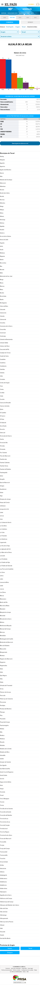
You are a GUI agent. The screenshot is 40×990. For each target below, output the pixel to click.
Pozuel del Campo (5, 722)
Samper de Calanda (5, 762)
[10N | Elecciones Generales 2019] (20, 9)
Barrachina (3, 263)
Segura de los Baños (5, 782)
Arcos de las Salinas (5, 236)
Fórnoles (2, 446)
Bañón (1, 259)
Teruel (1, 795)
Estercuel (2, 432)
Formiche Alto (4, 442)
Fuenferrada (3, 459)
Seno (1, 785)
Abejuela (2, 159)
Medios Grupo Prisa (20, 982)
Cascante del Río (4, 349)
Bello (1, 273)
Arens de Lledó (4, 239)
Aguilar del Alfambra (5, 169)
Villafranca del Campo (6, 898)
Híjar (1, 496)
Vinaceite (2, 931)
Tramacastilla (3, 855)
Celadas (2, 372)
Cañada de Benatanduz (6, 339)
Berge (1, 279)
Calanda (2, 316)
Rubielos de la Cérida (5, 748)
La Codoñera (3, 529)
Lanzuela (2, 555)
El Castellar (3, 412)
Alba (1, 176)
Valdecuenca (3, 878)
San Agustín (3, 765)
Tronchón (2, 858)
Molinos (2, 622)
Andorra (2, 233)
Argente (2, 243)
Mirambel (2, 615)
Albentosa (2, 186)
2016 (20, 17)
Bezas (1, 283)
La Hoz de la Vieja (5, 545)
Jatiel (1, 512)
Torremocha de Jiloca (6, 835)
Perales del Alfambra (5, 709)
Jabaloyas (3, 506)
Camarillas (3, 329)
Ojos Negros (3, 675)
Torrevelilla (3, 842)
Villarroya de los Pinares (6, 921)
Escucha (2, 429)
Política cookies (16, 970)
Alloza (1, 213)
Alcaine (2, 189)
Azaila (1, 249)
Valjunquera (3, 892)
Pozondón (2, 719)
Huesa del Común (5, 502)
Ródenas (2, 738)
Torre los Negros (4, 832)
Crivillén (2, 392)
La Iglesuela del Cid (5, 549)
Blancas (2, 286)
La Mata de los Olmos (6, 552)
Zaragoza (10, 952)
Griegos (2, 486)
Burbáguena (3, 303)
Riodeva (2, 735)
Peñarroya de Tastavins (6, 699)
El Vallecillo (3, 422)
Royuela (2, 742)
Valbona (2, 872)
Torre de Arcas (4, 818)
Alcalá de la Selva (5, 193)
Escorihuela (3, 426)
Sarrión (2, 778)
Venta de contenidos (16, 968)
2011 (35, 17)
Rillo (1, 732)
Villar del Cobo (4, 908)
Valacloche (3, 868)
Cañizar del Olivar (5, 346)
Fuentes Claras (4, 466)
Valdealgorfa (3, 875)
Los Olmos (3, 592)
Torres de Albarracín (5, 838)
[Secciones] (2, 4)
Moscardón (3, 649)
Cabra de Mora (4, 306)
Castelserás (3, 366)
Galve (1, 476)
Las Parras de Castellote (6, 569)
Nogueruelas (3, 665)
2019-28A (12, 17)
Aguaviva (2, 166)
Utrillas (2, 865)
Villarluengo (3, 915)
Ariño (1, 246)
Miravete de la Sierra (5, 619)
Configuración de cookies (27, 970)
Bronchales (3, 296)
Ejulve (1, 409)
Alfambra (2, 203)
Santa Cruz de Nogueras (6, 772)
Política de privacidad (6, 970)
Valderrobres (3, 888)
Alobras (2, 223)
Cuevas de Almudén (5, 402)
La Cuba (2, 532)
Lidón (1, 579)
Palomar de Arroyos (5, 692)
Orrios (1, 689)
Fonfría (2, 439)
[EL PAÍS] (11, 4)
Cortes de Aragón (5, 382)
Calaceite (2, 309)
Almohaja (2, 219)
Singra (2, 788)
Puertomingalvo (4, 725)
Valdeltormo (3, 885)
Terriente (2, 792)
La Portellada (3, 559)
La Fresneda (3, 535)
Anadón (2, 229)
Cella (1, 376)
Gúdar (1, 492)
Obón (1, 669)
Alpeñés (2, 226)
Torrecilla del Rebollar (6, 815)
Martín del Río (3, 602)
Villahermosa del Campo (6, 902)
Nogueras (2, 662)
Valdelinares (3, 882)
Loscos (2, 589)
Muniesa (2, 655)
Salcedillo (2, 755)
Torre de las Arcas (5, 822)
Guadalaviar (3, 489)
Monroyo (2, 632)
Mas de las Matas (4, 605)
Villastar (2, 925)
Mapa (32, 13)
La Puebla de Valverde (6, 565)
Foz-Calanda (3, 452)
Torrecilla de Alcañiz (5, 812)
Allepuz (2, 209)
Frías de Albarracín (5, 456)
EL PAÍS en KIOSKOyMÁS (16, 971)
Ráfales (2, 728)
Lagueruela (3, 542)
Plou (1, 715)
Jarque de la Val (4, 509)
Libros (1, 575)
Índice (24, 971)
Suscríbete (31, 4)
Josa (1, 519)
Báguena (2, 256)
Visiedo (2, 935)
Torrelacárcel (3, 828)
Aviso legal (30, 968)
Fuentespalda (3, 472)
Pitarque (2, 712)
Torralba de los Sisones (6, 808)
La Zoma (2, 572)
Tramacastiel (3, 852)
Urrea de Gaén (4, 862)
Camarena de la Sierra (6, 326)
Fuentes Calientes (5, 462)
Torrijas (2, 845)
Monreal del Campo (5, 629)
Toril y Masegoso (4, 798)
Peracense (3, 702)
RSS (27, 971)
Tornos (2, 805)
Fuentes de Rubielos (5, 469)
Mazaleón (2, 609)
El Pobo (2, 419)
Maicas (2, 595)
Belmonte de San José (6, 276)
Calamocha (3, 313)
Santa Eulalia (3, 775)
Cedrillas (2, 369)
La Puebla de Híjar (5, 562)
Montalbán (3, 635)
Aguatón (2, 163)
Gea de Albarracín (5, 482)
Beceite (2, 269)
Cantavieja (3, 336)
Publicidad (24, 968)
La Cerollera (3, 526)
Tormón (2, 802)
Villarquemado (4, 918)
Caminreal (3, 333)
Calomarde (3, 319)
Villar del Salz (3, 911)
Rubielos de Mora (4, 752)
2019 (4, 17)
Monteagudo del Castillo (6, 639)
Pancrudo (2, 695)
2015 (28, 17)
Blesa (1, 289)
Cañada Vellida (4, 343)
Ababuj (2, 156)
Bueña (1, 299)
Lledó (1, 585)
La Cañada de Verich (5, 522)
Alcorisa (2, 199)
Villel (1, 928)
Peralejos (2, 705)
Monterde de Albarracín (6, 642)
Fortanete (2, 449)
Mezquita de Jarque (5, 612)
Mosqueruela (3, 652)
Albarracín (3, 183)
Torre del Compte (5, 825)
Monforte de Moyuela (5, 625)
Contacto (8, 968)
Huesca (10, 948)
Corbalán (2, 379)
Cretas (2, 389)
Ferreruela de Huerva (6, 436)
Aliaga (1, 206)
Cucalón (2, 399)
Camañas (2, 323)
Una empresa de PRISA (20, 978)
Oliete (1, 682)
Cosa (1, 386)
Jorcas (2, 516)
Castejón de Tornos (5, 352)
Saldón (2, 758)
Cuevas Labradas (4, 406)
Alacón (2, 173)
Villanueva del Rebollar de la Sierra (9, 905)
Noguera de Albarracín (6, 659)
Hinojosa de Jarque (5, 499)
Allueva (2, 216)
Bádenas (2, 253)
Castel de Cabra (4, 356)
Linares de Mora (4, 582)
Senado (30, 22)
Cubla (1, 396)
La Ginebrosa (3, 539)
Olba (1, 679)
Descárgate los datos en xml (20, 143)
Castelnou (2, 362)
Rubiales (2, 745)
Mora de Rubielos (4, 645)
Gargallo (2, 479)
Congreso (9, 22)
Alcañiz (2, 196)
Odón (1, 672)
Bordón (2, 293)
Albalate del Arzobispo (6, 179)
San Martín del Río (5, 768)
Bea (1, 266)
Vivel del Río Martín (5, 938)
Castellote (2, 359)
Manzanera (3, 599)
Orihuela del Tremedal (6, 685)
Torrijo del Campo (5, 848)
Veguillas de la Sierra (5, 895)
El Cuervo (2, 416)
